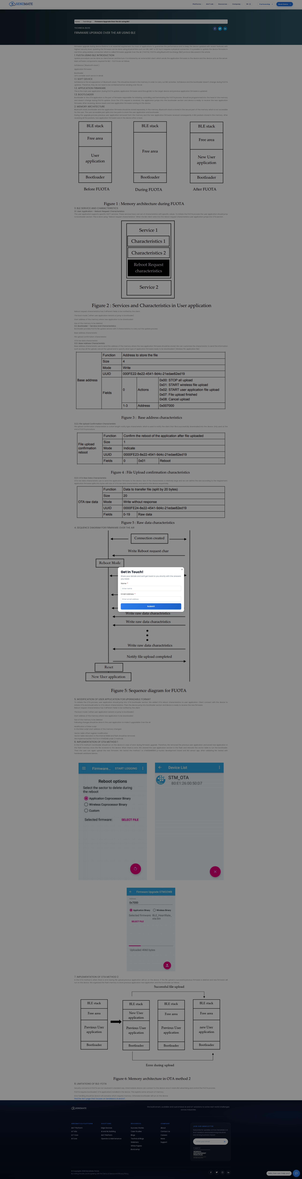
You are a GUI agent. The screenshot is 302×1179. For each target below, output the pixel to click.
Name (124, 583)
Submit (151, 606)
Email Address (128, 594)
